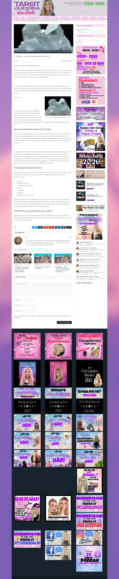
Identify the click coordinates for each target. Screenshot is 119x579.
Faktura (55, 17)
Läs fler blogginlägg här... (85, 283)
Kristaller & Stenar (67, 61)
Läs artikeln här (87, 245)
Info (101, 17)
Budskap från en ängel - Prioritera (89, 276)
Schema (84, 17)
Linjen (22, 17)
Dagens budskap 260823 (87, 271)
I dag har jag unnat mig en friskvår (89, 265)
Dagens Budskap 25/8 (86, 242)
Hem (16, 17)
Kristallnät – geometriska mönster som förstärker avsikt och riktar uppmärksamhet (22, 269)
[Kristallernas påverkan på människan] (43, 259)
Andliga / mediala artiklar (82, 29)
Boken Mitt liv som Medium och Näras (90, 253)
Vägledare (76, 17)
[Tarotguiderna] (35, 7)
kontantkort (65, 17)
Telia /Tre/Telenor (33, 17)
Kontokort (46, 17)
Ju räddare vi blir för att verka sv (88, 248)
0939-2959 (94, 3)
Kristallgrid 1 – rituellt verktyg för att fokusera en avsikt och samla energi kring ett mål (62, 269)
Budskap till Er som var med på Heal (90, 259)
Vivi (16, 61)
